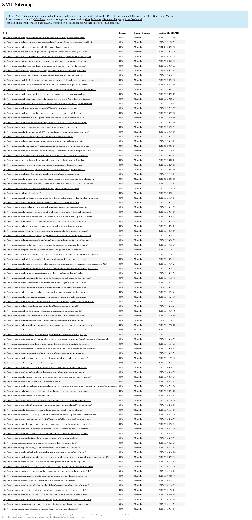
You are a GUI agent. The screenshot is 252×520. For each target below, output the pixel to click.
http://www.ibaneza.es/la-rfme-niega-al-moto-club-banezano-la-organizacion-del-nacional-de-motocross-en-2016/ (55, 264)
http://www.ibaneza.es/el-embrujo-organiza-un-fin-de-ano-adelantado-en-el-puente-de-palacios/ (46, 84)
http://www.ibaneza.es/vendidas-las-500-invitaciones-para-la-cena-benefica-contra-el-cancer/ (45, 367)
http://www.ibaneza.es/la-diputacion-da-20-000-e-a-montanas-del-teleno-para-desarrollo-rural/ (46, 132)
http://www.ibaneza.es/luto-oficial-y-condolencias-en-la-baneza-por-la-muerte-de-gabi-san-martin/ (47, 325)
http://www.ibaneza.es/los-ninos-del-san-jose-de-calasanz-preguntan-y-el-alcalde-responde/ (44, 461)
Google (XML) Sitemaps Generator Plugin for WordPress (42, 515)
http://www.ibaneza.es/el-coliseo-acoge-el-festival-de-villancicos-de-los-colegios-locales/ (43, 273)
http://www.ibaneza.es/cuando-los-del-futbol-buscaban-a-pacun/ (32, 381)
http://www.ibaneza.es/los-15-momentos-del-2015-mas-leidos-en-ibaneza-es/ (37, 47)
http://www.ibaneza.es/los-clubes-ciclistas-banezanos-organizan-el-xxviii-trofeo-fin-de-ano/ (44, 330)
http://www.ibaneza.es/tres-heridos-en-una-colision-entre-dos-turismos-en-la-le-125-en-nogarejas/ (47, 405)
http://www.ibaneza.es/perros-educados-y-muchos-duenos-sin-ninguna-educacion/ (40, 509)
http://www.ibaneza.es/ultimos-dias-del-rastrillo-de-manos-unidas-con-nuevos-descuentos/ (43, 372)
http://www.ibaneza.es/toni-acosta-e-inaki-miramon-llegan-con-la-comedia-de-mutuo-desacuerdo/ (47, 424)
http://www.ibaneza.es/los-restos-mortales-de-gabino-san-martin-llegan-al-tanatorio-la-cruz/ (44, 282)
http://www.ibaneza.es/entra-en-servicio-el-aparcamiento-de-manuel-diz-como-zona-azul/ (43, 353)
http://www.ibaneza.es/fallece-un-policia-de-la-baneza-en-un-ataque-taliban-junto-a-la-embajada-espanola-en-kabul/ (55, 339)
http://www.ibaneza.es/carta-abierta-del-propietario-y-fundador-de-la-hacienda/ (39, 480)
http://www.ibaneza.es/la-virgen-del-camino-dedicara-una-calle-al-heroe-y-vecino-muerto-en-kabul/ (48, 301)
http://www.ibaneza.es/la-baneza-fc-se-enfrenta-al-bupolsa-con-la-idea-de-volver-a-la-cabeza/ (45, 391)
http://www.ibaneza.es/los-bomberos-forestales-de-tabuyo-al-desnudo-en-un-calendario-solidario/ (47, 499)
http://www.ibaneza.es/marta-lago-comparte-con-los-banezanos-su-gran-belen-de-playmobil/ (45, 207)
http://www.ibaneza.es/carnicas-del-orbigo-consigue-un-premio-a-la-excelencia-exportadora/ (45, 476)
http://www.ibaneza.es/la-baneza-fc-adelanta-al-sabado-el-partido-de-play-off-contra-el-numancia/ (47, 240)
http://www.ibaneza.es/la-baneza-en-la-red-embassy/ (26, 396)
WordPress (39, 19)
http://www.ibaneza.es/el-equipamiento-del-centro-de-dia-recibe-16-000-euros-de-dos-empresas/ (47, 278)
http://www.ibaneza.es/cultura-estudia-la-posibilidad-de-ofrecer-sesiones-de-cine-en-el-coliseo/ (46, 485)
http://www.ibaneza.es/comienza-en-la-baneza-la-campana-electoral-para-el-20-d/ (40, 443)
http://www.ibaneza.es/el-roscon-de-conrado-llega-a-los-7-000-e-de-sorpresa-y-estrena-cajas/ (45, 122)
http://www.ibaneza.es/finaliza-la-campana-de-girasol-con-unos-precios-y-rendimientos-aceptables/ (48, 466)
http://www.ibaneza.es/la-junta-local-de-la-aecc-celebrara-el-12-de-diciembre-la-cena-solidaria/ (46, 494)
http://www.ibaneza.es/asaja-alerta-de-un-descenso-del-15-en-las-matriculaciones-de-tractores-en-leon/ (49, 89)
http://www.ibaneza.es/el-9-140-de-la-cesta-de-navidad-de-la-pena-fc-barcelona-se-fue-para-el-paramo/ (50, 80)
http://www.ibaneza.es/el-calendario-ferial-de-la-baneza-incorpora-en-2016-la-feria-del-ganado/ (46, 99)
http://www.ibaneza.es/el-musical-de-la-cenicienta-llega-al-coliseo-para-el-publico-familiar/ (44, 113)
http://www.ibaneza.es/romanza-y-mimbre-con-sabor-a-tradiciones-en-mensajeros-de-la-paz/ (45, 61)
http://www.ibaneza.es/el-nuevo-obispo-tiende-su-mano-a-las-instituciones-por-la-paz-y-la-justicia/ (47, 216)
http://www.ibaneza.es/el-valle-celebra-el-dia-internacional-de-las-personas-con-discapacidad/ (45, 433)
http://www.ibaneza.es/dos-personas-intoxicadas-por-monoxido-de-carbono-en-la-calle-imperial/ (47, 400)
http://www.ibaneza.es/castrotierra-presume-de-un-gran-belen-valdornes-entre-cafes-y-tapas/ (45, 334)
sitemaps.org (72, 22)
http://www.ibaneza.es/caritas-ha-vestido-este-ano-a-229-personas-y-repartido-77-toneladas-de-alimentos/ (51, 254)
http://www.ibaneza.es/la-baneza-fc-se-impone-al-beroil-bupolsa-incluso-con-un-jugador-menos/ (47, 377)
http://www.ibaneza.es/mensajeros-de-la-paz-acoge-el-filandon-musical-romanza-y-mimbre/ (44, 70)
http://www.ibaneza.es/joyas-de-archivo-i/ (22, 193)
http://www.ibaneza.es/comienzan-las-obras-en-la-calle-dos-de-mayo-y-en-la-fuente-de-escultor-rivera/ (49, 348)
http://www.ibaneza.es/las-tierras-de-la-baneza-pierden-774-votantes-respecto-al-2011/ (42, 306)
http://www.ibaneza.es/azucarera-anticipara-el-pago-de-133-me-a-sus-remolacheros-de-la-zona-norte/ (49, 183)
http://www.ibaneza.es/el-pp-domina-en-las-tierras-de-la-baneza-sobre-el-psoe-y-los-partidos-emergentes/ (50, 198)
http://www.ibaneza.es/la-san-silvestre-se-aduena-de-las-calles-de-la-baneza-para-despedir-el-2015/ (47, 42)
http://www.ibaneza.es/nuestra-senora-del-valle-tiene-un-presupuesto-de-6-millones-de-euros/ (45, 231)
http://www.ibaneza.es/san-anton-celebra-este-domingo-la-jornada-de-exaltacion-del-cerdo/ (44, 490)
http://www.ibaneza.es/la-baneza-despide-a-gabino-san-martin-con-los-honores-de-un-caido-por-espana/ (50, 268)
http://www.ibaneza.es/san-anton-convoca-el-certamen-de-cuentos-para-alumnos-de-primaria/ (45, 245)
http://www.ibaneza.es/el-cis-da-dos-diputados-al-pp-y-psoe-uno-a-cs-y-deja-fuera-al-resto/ (44, 452)
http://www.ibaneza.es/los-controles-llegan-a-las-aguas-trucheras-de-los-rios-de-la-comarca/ (44, 66)
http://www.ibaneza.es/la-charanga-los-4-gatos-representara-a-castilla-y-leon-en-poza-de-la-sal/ (46, 146)
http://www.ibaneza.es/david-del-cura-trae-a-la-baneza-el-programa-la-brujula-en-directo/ (43, 165)
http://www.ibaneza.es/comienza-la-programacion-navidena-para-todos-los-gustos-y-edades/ (45, 287)
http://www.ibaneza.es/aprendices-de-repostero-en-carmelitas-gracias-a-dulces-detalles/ (42, 249)
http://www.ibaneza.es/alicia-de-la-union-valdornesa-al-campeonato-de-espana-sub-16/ (42, 311)
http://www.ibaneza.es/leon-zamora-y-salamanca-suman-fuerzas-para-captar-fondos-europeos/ (45, 292)
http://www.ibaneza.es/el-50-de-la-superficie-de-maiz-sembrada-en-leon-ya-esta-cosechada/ (44, 259)
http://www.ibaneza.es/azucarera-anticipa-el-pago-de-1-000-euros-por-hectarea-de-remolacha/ (45, 504)
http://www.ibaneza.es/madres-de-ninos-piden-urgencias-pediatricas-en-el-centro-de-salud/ (44, 117)
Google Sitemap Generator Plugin (103, 19)
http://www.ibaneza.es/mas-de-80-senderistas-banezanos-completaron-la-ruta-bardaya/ (42, 438)
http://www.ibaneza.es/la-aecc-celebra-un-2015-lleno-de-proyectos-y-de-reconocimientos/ (44, 315)
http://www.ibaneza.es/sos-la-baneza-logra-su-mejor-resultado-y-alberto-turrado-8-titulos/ (43, 160)
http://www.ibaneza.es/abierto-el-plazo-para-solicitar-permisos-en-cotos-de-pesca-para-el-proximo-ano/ (50, 414)
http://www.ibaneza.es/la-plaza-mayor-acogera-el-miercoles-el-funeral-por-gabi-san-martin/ (44, 297)
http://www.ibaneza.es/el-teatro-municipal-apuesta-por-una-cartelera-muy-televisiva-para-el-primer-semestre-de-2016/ (56, 457)
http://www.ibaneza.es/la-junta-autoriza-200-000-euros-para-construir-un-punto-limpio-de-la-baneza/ (49, 150)
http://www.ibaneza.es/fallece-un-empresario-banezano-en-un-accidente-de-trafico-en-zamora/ (46, 429)
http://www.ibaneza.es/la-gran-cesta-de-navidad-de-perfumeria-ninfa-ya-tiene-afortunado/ (44, 37)
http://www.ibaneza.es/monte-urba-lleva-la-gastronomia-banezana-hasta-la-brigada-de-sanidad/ (46, 344)
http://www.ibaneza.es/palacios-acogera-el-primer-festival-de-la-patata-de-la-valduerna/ (42, 447)
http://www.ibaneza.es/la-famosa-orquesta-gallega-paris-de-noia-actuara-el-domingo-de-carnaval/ (47, 235)
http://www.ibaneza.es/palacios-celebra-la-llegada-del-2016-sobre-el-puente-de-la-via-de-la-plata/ (47, 56)
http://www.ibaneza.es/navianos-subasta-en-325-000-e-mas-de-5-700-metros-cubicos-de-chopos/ (47, 419)
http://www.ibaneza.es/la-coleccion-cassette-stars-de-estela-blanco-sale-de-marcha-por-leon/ (44, 221)
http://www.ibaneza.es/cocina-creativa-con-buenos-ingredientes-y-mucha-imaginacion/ (42, 75)
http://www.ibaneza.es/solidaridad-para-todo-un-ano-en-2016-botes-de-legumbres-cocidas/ (44, 169)
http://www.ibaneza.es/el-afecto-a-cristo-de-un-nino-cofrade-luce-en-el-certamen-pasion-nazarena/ (47, 103)
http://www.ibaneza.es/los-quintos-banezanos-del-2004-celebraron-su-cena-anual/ (40, 108)
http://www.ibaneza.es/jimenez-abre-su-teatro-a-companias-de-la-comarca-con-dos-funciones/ (45, 155)
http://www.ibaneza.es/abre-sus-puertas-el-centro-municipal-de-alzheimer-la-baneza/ (41, 188)
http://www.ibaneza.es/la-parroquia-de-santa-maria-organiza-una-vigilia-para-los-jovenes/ (43, 363)
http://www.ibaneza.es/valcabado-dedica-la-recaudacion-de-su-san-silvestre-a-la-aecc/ (41, 127)
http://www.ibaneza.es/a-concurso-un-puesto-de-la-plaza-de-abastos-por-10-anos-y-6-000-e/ (45, 51)
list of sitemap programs (107, 22)
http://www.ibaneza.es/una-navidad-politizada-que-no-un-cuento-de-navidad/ (38, 136)
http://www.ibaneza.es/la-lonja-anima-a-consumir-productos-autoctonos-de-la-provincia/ (43, 141)
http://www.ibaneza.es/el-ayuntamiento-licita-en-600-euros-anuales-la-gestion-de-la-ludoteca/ (45, 358)
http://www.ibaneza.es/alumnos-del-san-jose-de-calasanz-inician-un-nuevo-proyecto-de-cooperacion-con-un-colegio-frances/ (60, 386)
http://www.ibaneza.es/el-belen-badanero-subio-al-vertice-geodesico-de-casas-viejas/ (41, 174)
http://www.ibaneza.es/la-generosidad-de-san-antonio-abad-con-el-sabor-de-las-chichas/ (42, 410)
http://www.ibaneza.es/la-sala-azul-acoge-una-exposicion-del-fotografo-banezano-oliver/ (43, 226)
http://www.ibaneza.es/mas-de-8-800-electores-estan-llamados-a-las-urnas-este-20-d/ (41, 202)
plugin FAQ (58, 517)
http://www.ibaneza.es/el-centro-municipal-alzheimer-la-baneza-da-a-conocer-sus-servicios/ (44, 94)
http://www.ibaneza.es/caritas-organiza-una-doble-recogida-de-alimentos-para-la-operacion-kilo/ (47, 471)
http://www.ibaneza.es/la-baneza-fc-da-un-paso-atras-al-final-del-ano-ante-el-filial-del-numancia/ (47, 212)
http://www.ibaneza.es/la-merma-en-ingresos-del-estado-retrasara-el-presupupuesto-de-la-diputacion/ (48, 179)
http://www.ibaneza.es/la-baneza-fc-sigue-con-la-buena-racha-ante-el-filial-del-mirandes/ (43, 320)
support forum (76, 517)
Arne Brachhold (133, 19)
